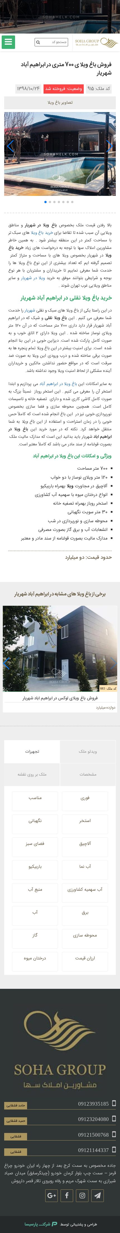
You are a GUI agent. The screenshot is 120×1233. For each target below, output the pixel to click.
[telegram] (97, 1195)
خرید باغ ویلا (42, 232)
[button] (109, 146)
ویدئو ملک (88, 751)
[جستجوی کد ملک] (38, 42)
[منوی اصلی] (8, 42)
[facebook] (67, 1195)
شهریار (30, 310)
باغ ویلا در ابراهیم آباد (58, 384)
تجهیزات (32, 751)
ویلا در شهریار (33, 278)
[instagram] (82, 1195)
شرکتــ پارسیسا (37, 1224)
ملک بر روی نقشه (32, 774)
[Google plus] (51, 1195)
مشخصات (88, 774)
